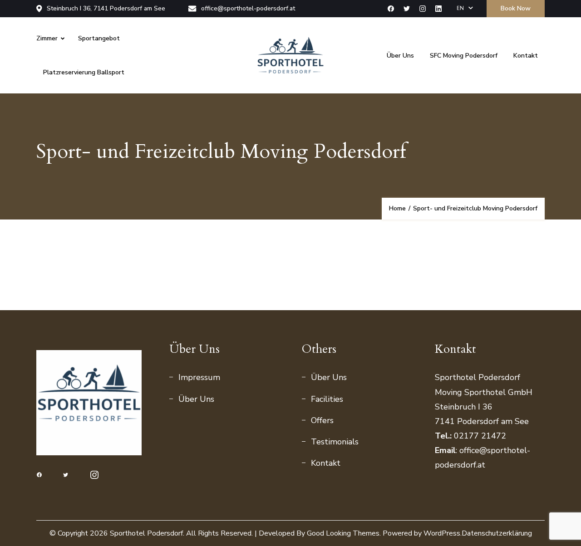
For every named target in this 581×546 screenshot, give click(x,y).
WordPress (441, 533)
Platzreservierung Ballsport (83, 72)
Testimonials (335, 441)
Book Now (516, 8)
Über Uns (400, 55)
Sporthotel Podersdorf (146, 533)
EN (460, 8)
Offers (322, 420)
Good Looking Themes (343, 533)
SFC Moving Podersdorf (463, 55)
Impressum (199, 377)
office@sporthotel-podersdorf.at (248, 9)
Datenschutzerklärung (497, 533)
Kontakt (525, 55)
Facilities (327, 399)
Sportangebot (99, 38)
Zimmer (47, 38)
